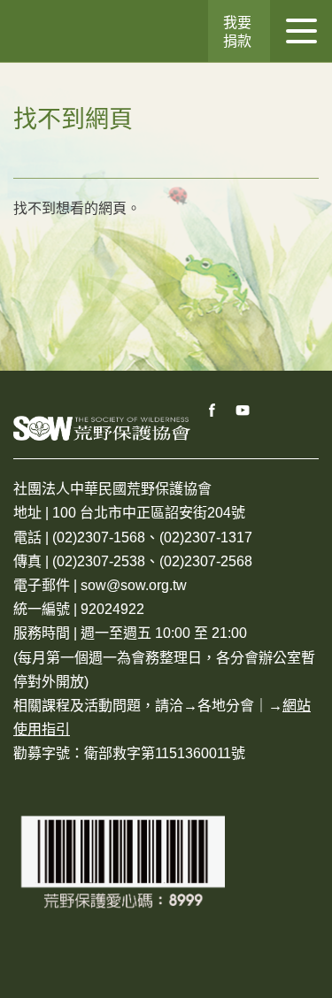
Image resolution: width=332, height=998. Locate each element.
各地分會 (225, 705)
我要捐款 (237, 32)
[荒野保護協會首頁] (101, 428)
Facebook (212, 410)
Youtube (243, 410)
